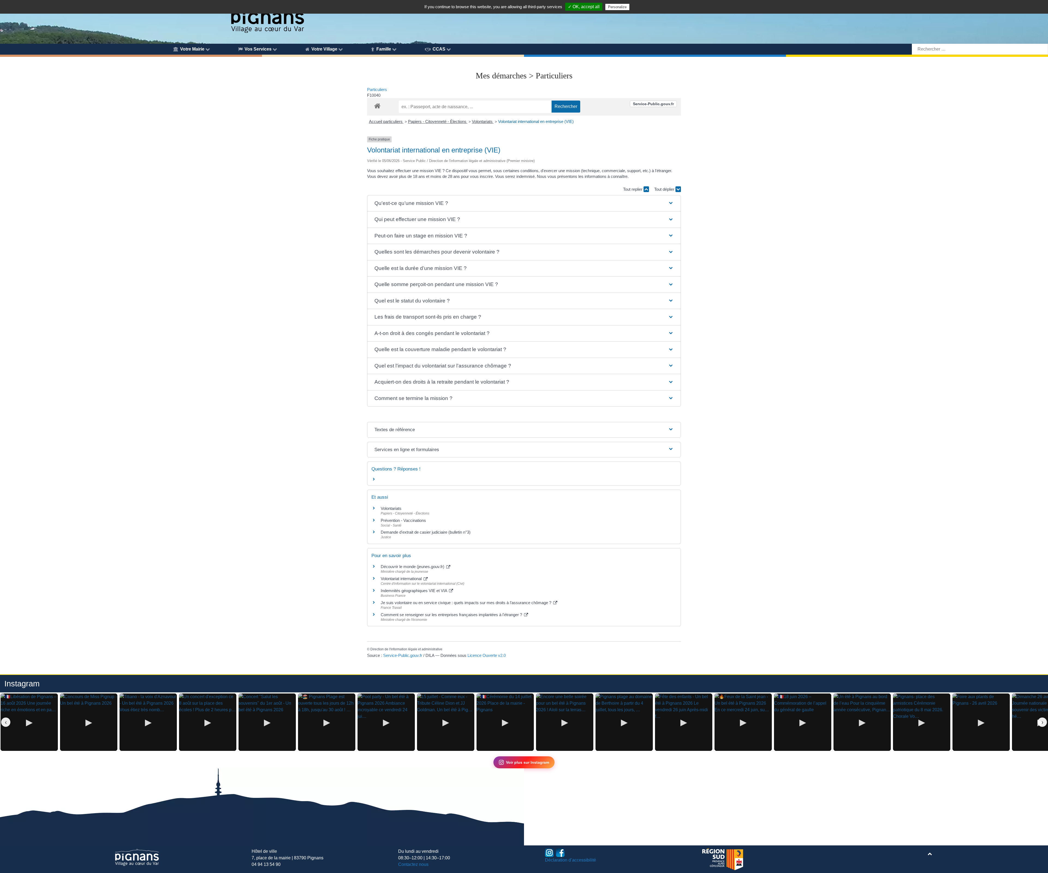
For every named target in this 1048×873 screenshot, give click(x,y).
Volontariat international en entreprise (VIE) (536, 121)
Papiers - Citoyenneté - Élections (438, 121)
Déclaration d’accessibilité (570, 860)
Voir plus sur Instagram (527, 762)
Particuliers (377, 89)
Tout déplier (664, 189)
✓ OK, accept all (584, 6)
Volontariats (483, 121)
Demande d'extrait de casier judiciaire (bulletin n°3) (426, 532)
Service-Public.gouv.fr (653, 104)
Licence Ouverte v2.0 (487, 655)
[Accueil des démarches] (377, 105)
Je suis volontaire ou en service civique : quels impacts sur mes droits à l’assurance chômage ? (466, 602)
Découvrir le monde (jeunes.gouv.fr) (413, 566)
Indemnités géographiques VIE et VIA (414, 590)
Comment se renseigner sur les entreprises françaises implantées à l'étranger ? (452, 614)
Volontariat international (402, 578)
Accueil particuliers (386, 121)
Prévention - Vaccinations (403, 520)
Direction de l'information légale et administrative (406, 649)
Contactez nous (413, 864)
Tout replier (633, 189)
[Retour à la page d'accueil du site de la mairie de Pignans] (267, 17)
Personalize (617, 7)
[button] (523, 203)
